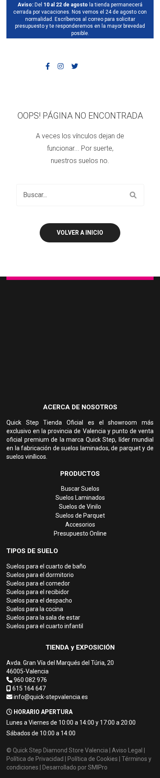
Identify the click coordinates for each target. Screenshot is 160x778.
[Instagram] (60, 66)
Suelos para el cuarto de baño (46, 566)
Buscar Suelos (80, 488)
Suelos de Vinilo (80, 506)
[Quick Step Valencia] (50, 50)
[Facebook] (48, 66)
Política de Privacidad (35, 758)
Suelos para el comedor (38, 583)
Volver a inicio (80, 232)
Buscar (133, 195)
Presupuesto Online (80, 533)
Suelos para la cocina (34, 609)
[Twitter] (74, 66)
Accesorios (80, 524)
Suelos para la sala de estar (43, 617)
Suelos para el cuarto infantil (44, 626)
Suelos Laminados (80, 497)
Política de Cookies (92, 758)
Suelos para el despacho (39, 600)
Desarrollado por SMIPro (75, 767)
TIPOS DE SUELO (32, 551)
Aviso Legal (127, 750)
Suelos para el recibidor (37, 592)
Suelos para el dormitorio (40, 574)
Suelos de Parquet (80, 515)
